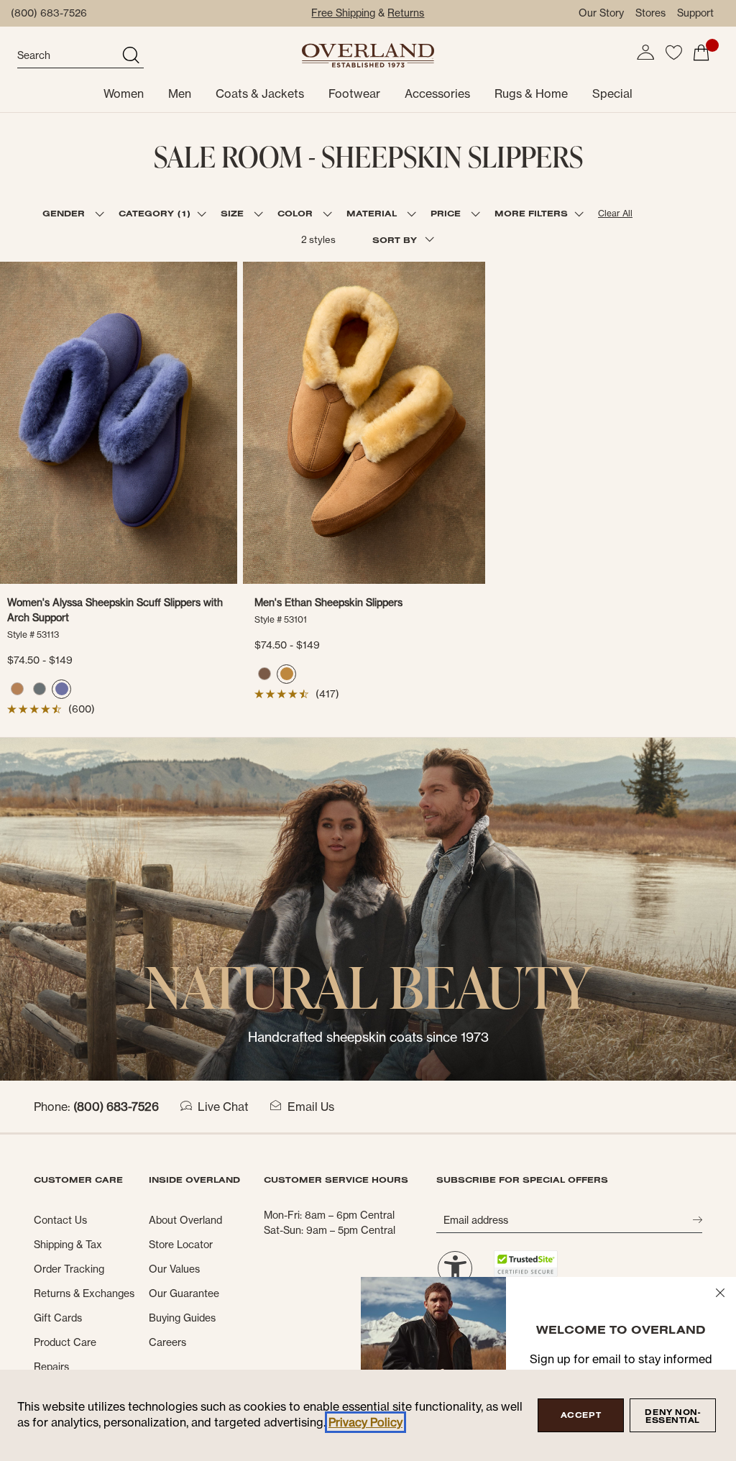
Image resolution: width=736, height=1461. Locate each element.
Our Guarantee (184, 1293)
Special (612, 93)
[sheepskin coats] (368, 908)
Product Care (65, 1342)
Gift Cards (58, 1317)
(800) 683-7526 (49, 12)
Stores (650, 12)
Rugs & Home (531, 93)
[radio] (17, 689)
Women (124, 93)
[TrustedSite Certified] (526, 1263)
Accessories (437, 93)
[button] (645, 52)
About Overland (185, 1220)
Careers (167, 1342)
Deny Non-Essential (672, 1416)
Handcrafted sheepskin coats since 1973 (368, 1037)
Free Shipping (343, 12)
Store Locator (181, 1244)
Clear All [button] (615, 213)
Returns (405, 12)
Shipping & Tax (68, 1244)
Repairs (51, 1366)
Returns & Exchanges (84, 1293)
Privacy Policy (365, 1422)
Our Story (601, 12)
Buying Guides (182, 1317)
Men (179, 93)
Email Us (311, 1106)
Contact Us (60, 1220)
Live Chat (223, 1106)
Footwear (354, 93)
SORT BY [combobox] (396, 239)
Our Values (174, 1269)
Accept (581, 1415)
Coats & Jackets (260, 93)
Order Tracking (69, 1269)
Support (695, 12)
